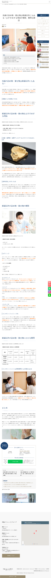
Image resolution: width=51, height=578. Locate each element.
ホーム (3, 4)
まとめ (5, 63)
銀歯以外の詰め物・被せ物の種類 (10, 60)
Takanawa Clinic (5, 2)
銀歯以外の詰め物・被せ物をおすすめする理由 (12, 58)
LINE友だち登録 (15, 461)
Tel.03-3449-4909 (25, 451)
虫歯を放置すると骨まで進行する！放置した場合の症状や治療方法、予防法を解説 (10, 474)
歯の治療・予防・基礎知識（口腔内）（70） (43, 24)
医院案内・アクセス (11, 555)
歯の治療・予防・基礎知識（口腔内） (44, 67)
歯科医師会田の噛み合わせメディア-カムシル (41, 570)
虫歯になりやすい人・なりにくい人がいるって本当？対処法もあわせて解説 (17, 486)
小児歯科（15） (43, 30)
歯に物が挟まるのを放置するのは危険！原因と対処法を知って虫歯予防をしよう (18, 482)
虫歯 (2, 26)
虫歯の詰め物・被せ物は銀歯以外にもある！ (12, 57)
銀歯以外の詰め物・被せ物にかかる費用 (11, 61)
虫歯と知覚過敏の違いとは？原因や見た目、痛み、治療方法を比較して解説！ (27, 474)
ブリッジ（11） (43, 36)
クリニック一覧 (21, 454)
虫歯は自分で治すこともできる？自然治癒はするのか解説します (15, 484)
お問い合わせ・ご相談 (12, 576)
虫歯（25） (43, 33)
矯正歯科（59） (43, 18)
